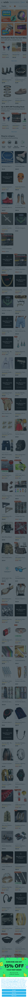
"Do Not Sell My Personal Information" (14, 987)
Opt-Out (14, 993)
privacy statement (13, 981)
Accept (14, 990)
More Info (14, 995)
